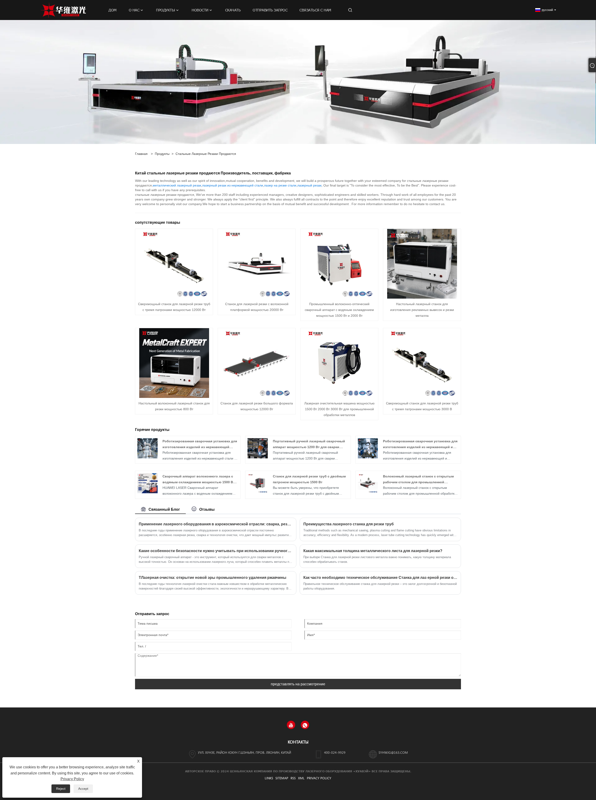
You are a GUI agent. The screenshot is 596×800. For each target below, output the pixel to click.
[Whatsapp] (305, 725)
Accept (83, 788)
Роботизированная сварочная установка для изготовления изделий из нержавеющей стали (200, 447)
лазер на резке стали (280, 185)
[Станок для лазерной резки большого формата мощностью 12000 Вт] (257, 363)
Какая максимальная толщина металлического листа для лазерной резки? (372, 551)
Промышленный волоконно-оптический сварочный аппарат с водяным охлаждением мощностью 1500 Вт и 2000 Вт (339, 309)
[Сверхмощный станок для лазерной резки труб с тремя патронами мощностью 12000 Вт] (174, 263)
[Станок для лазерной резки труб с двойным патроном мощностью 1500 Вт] (257, 483)
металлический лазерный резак (177, 185)
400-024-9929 (334, 752)
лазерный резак (309, 185)
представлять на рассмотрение (298, 684)
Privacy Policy (319, 778)
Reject (60, 788)
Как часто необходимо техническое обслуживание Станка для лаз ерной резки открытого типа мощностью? (380, 578)
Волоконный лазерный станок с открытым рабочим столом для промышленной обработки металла (418, 482)
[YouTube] (291, 725)
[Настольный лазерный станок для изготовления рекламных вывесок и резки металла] (422, 263)
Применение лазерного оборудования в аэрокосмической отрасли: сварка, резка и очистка (216, 524)
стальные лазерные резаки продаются (206, 154)
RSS (293, 778)
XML (301, 778)
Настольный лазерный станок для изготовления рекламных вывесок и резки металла (422, 309)
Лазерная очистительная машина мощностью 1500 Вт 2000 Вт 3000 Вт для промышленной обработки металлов (339, 409)
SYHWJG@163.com (393, 752)
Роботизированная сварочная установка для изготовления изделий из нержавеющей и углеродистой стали (420, 447)
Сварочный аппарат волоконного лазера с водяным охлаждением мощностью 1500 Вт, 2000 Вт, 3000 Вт (199, 482)
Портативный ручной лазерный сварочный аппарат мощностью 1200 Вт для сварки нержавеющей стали (309, 447)
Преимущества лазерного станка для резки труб (348, 524)
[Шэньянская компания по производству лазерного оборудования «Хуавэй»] (63, 10)
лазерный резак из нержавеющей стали (232, 185)
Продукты (162, 154)
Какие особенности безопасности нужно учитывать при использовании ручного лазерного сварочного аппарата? (216, 551)
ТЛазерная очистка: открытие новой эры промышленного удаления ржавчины (212, 578)
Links (269, 778)
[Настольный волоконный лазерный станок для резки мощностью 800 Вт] (174, 363)
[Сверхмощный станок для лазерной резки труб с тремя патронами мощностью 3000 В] (422, 363)
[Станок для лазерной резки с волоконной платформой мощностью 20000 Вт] (257, 263)
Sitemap (281, 778)
